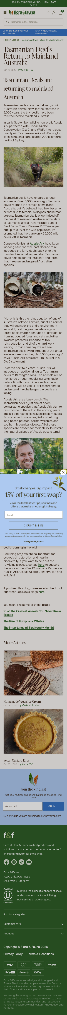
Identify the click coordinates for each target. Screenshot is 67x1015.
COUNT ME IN (33, 525)
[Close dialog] (63, 472)
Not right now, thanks (33, 541)
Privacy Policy (56, 536)
